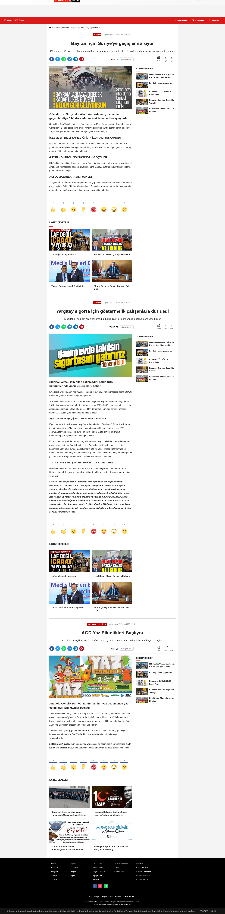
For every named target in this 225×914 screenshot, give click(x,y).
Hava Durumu (142, 868)
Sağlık (73, 872)
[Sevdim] (73, 205)
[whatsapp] (63, 59)
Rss (90, 897)
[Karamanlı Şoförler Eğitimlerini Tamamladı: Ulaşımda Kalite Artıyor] (69, 797)
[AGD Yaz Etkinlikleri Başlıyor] (90, 677)
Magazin (54, 872)
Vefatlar (96, 879)
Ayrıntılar (204, 911)
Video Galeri (181, 20)
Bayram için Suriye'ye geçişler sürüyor (85, 28)
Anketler (139, 864)
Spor (73, 876)
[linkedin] (75, 59)
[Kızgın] (94, 205)
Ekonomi (54, 868)
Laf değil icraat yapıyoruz (63, 254)
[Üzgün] (124, 205)
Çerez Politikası (114, 897)
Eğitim (73, 864)
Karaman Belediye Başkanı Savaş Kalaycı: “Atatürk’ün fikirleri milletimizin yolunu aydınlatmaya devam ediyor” (110, 814)
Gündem (65, 28)
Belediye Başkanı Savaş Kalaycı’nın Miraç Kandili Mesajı (111, 847)
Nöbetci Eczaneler (143, 876)
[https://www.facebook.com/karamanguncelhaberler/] (95, 886)
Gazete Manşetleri (143, 872)
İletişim (104, 897)
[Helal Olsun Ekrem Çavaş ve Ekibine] (112, 240)
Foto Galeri (199, 20)
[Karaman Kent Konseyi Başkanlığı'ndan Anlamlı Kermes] (69, 832)
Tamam (213, 911)
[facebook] (51, 59)
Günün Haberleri (121, 864)
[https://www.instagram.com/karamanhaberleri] (100, 886)
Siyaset (54, 876)
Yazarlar (215, 20)
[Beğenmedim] (83, 205)
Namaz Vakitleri (142, 879)
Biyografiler (97, 876)
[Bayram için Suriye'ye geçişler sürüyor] (90, 87)
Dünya (54, 864)
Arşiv (116, 868)
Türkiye (54, 879)
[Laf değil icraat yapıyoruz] (69, 240)
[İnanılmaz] (114, 205)
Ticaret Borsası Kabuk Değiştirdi (67, 286)
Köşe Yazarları (99, 872)
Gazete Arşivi (119, 872)
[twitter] (57, 59)
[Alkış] (63, 205)
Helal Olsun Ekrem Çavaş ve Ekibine (112, 254)
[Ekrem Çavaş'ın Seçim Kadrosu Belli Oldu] (112, 271)
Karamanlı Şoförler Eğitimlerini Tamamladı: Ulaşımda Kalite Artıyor (68, 813)
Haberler (57, 28)
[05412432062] (106, 886)
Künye (96, 897)
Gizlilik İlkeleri (128, 897)
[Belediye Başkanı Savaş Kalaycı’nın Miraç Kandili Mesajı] (112, 832)
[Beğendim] (53, 205)
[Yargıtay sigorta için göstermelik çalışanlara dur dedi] (90, 355)
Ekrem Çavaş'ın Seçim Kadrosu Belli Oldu (112, 287)
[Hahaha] (104, 205)
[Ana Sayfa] (50, 28)
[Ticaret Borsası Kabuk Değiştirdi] (69, 271)
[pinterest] (81, 59)
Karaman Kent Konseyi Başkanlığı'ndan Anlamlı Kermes (67, 847)
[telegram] (69, 59)
